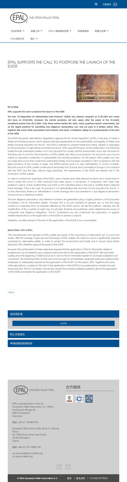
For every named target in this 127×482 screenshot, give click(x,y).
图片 (33, 38)
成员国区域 (16, 314)
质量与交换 (100, 30)
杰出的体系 (16, 30)
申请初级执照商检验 (21, 343)
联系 (69, 478)
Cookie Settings (99, 478)
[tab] (63, 314)
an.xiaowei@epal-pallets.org (27, 453)
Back (11, 292)
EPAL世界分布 (17, 38)
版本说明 (80, 478)
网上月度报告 (17, 334)
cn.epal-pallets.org (22, 456)
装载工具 (35, 30)
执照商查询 (83, 30)
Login (63, 323)
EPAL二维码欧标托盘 (59, 30)
